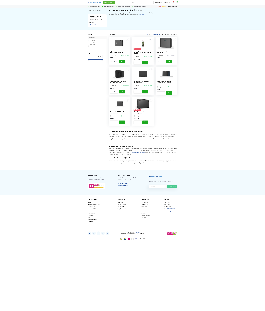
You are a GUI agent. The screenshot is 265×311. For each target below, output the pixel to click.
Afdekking (143, 213)
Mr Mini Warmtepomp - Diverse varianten (166, 51)
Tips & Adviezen (91, 213)
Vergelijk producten (122, 209)
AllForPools (92, 42)
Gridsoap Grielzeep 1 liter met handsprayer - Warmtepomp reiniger (142, 52)
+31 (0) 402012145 (123, 183)
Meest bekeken (156, 34)
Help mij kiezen (92, 24)
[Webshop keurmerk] (172, 233)
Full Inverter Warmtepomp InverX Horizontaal (118, 82)
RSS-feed (137, 232)
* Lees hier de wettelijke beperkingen (156, 189)
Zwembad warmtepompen (94, 11)
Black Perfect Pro (93, 46)
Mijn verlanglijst (121, 206)
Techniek (143, 217)
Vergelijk (114, 55)
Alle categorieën (108, 2)
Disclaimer (90, 215)
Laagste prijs (165, 34)
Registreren (120, 202)
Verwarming (92, 10)
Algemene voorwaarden (94, 204)
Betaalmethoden (92, 206)
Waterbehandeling (92, 219)
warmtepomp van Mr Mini (138, 152)
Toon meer (142, 14)
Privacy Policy (91, 217)
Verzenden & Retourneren (94, 209)
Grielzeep (91, 47)
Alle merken (92, 40)
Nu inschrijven (172, 186)
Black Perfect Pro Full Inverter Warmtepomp (142, 82)
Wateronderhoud (145, 215)
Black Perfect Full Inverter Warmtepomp (117, 112)
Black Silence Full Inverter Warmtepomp (141, 112)
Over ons (90, 202)
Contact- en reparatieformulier (95, 211)
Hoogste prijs (174, 34)
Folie (142, 211)
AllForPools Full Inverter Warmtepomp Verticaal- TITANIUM (164, 83)
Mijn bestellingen (122, 204)
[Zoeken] (152, 2)
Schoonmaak (144, 209)
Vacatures (90, 221)
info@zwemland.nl (123, 185)
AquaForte (92, 44)
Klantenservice (158, 2)
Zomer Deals (144, 202)
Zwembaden (144, 204)
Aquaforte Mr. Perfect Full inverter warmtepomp (117, 51)
